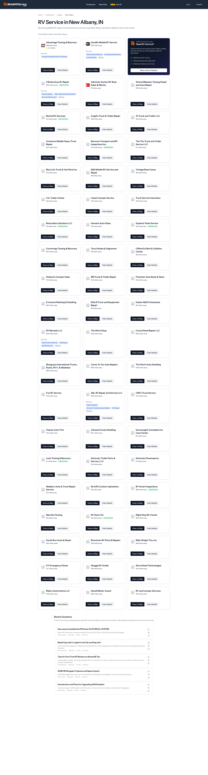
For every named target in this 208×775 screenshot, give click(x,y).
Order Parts (103, 5)
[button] (149, 56)
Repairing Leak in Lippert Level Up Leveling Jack (79, 642)
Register (199, 4)
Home (40, 15)
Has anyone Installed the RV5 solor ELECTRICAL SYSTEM (83, 629)
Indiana (59, 15)
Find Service (90, 5)
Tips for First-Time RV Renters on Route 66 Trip (79, 657)
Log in (188, 4)
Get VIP (117, 5)
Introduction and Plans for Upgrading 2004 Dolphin (81, 684)
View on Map (48, 70)
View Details (62, 70)
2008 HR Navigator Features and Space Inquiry (79, 671)
